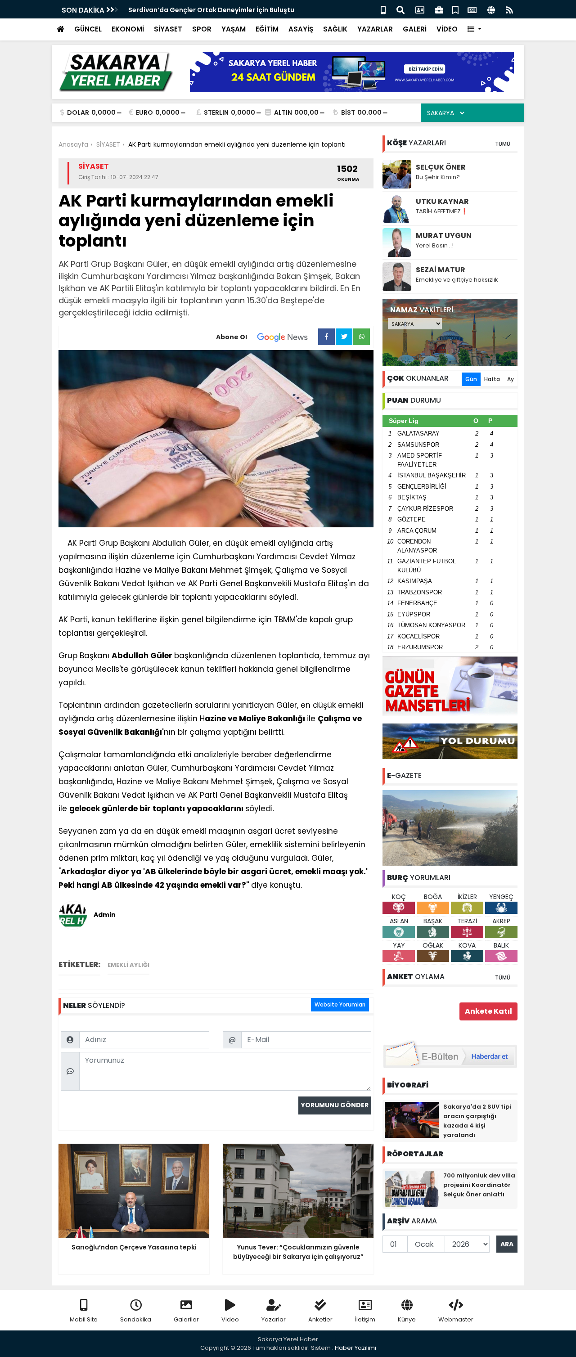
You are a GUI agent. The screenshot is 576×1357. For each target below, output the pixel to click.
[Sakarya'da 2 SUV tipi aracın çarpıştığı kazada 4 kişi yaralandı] (412, 1119)
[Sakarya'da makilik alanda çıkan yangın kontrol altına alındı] (450, 827)
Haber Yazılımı (355, 1348)
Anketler (320, 1319)
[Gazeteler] (472, 9)
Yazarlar (273, 1319)
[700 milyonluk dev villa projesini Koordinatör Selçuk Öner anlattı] (412, 1188)
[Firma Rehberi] (439, 9)
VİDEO (447, 29)
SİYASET (168, 29)
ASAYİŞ (300, 29)
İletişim (365, 1319)
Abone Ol (231, 337)
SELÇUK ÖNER (441, 167)
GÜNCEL (88, 29)
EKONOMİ (128, 29)
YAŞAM (233, 29)
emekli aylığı (128, 965)
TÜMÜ (502, 144)
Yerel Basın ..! (435, 245)
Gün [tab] (471, 379)
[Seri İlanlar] (455, 9)
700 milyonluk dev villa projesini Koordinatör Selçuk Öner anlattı (479, 1185)
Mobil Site (84, 1319)
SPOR (202, 29)
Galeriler (186, 1319)
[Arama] (400, 9)
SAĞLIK (335, 29)
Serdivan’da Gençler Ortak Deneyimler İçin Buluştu (211, 9)
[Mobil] (383, 9)
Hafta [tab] (492, 379)
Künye (407, 1319)
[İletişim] (420, 9)
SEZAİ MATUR (440, 270)
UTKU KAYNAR (442, 201)
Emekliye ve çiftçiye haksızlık (457, 279)
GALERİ (415, 29)
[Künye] (491, 9)
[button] (474, 29)
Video (230, 1319)
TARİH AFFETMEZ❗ (442, 211)
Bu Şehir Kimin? (438, 177)
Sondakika (135, 1319)
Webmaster (455, 1319)
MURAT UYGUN (444, 235)
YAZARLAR (375, 29)
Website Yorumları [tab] (340, 1004)
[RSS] (509, 9)
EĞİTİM (267, 29)
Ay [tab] (510, 379)
